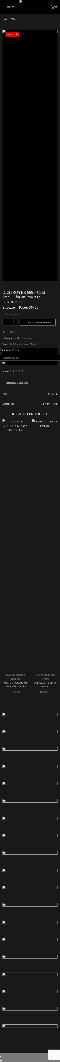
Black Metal (14, 344)
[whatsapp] (19, 371)
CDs (13, 19)
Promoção (27, 338)
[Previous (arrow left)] (0, 1060)
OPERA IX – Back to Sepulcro (45, 684)
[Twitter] (10, 371)
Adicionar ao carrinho (39, 322)
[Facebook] (13, 371)
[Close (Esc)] (0, 1056)
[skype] (22, 371)
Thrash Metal (29, 344)
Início (5, 19)
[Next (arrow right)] (1, 1060)
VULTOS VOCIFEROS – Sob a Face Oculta (15, 684)
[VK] (16, 371)
